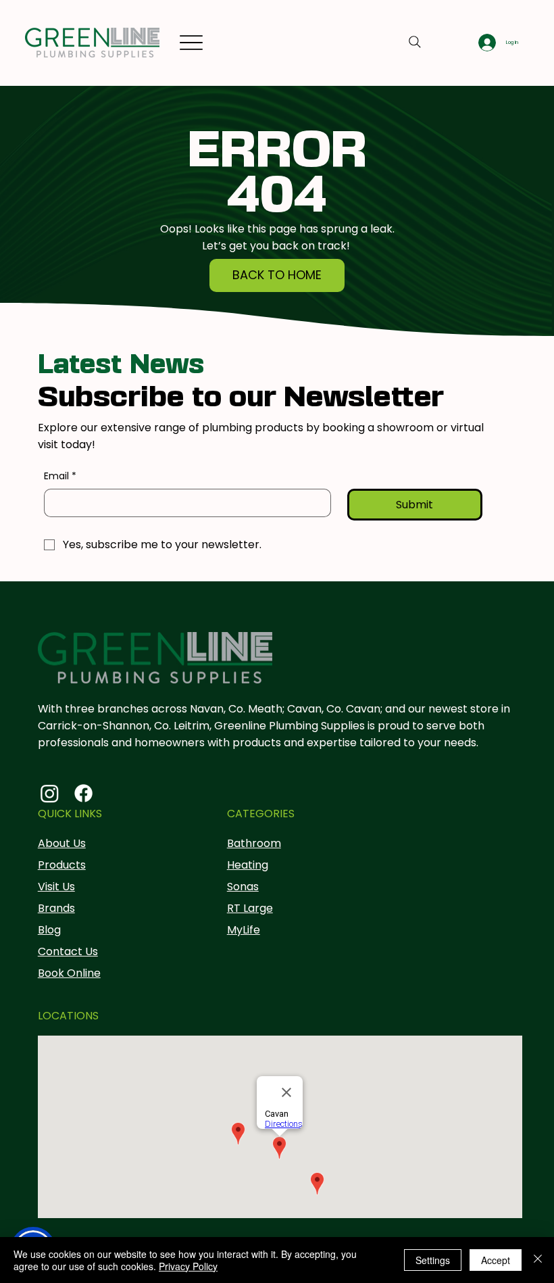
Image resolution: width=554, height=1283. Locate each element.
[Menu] (191, 43)
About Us (62, 843)
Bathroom (254, 843)
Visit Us (56, 886)
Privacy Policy (188, 1266)
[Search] (415, 42)
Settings (433, 1260)
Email (60, 476)
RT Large (250, 908)
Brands (56, 908)
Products (62, 865)
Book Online (69, 973)
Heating (247, 865)
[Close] (538, 1260)
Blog (49, 930)
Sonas (243, 886)
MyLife (243, 930)
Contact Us (68, 951)
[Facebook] (83, 793)
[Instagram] (49, 793)
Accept (495, 1260)
